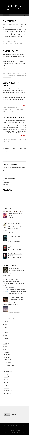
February (8, 390)
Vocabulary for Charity (12, 84)
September (8, 371)
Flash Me (5, 278)
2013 (6, 341)
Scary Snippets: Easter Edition (15, 253)
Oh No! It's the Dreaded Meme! (16, 297)
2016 (6, 332)
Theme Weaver (14, 428)
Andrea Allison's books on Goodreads (14, 211)
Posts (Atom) (12, 151)
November (8, 357)
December (8, 354)
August (7, 374)
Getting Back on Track (14, 268)
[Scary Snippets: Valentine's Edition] (5, 248)
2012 (6, 343)
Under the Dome (12, 307)
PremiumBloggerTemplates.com (14, 432)
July (7, 376)
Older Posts (23, 148)
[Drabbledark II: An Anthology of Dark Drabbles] (5, 238)
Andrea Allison (14, 7)
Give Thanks (9, 21)
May (7, 382)
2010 (6, 349)
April (7, 385)
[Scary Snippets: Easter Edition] (5, 256)
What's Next (11, 287)
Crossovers (11, 41)
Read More (22, 39)
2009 (6, 352)
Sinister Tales (10, 51)
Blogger (18, 427)
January (7, 393)
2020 (6, 321)
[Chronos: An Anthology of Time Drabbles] (5, 215)
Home (14, 148)
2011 (6, 346)
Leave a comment (11, 45)
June (7, 379)
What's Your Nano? (13, 117)
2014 (6, 338)
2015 (6, 335)
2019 (6, 324)
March (7, 387)
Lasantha (17, 430)
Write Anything (17, 73)
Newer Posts (6, 148)
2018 (6, 327)
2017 (6, 330)
